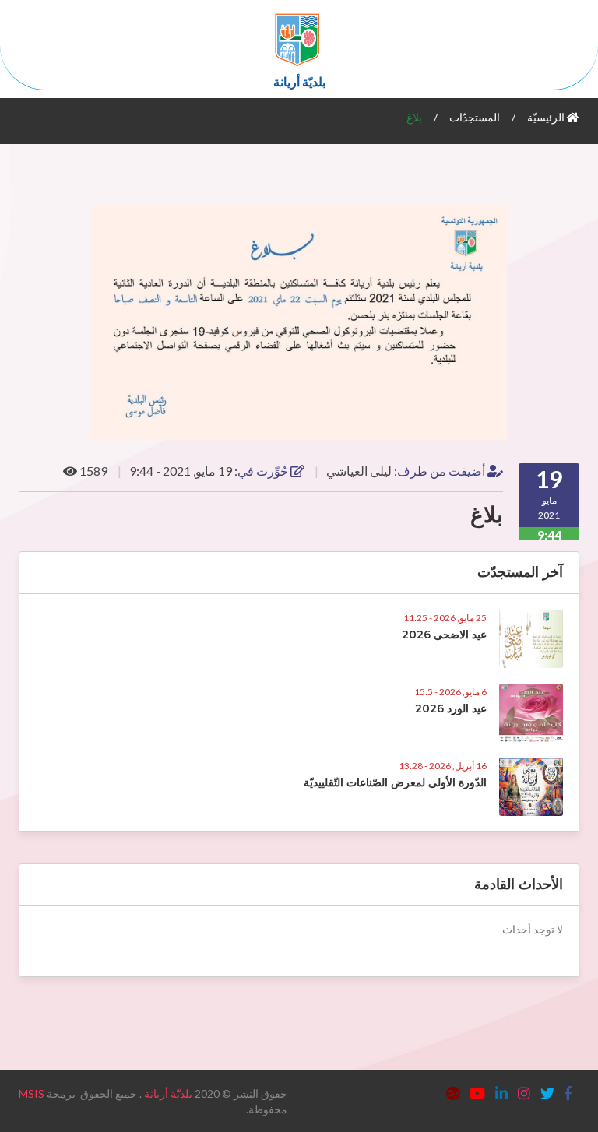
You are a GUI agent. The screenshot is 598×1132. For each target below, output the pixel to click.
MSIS (31, 1093)
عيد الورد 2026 (451, 708)
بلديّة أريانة (168, 1093)
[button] (565, 220)
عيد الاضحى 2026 (444, 635)
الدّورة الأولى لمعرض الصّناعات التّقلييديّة (395, 782)
